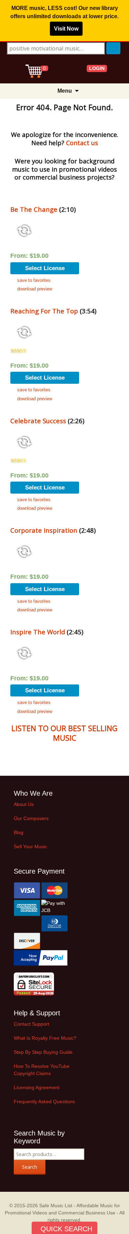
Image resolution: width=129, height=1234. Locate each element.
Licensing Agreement (37, 1087)
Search (29, 1167)
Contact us (82, 143)
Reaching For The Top (44, 311)
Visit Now (66, 29)
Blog (18, 832)
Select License (45, 268)
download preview (34, 288)
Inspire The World (37, 631)
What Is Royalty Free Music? (45, 1038)
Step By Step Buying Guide (43, 1052)
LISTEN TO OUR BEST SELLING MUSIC (64, 733)
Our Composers (31, 818)
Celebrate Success (38, 420)
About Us (24, 804)
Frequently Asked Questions (44, 1101)
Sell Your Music (30, 846)
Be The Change (33, 209)
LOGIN (97, 68)
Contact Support (31, 1024)
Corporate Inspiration (43, 530)
